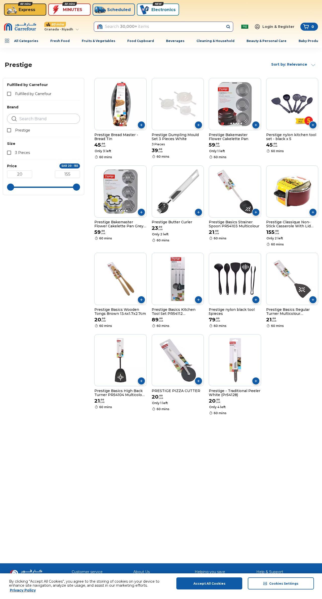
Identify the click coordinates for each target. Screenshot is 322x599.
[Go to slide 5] (239, 123)
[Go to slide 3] (123, 123)
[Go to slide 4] (236, 123)
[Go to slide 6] (241, 123)
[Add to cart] (141, 125)
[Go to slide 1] (118, 123)
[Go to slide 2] (120, 123)
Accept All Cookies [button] (209, 583)
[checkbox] (9, 94)
